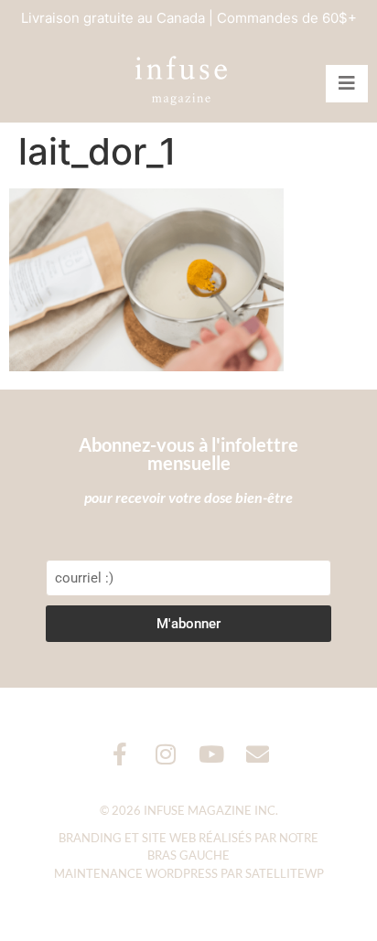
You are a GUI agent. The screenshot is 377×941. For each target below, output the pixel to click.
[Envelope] (257, 754)
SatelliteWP (284, 873)
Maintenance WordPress (136, 873)
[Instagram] (166, 754)
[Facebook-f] (120, 754)
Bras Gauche (188, 855)
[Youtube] (211, 754)
